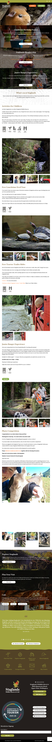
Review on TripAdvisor (34, 643)
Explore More (9, 561)
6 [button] (30, 639)
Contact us (4, 280)
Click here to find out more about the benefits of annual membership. (26, 59)
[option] (26, 156)
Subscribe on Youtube (40, 716)
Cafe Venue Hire (22, 604)
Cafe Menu (5, 604)
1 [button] (21, 639)
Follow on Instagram (40, 707)
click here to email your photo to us (13, 450)
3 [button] (25, 639)
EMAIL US (40, 694)
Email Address (4, 730)
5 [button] (28, 639)
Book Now (25, 43)
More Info (8, 582)
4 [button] (26, 639)
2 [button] (23, 639)
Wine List (13, 604)
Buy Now (41, 5)
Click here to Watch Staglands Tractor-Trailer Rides (13, 283)
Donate (32, 5)
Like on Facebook (40, 710)
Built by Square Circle (39, 740)
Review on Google (19, 643)
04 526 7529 (40, 691)
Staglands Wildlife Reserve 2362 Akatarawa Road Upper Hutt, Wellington (39, 686)
